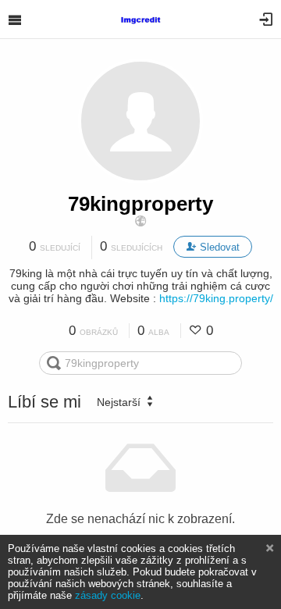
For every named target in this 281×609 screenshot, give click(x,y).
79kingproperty (140, 203)
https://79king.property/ (216, 298)
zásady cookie (107, 595)
